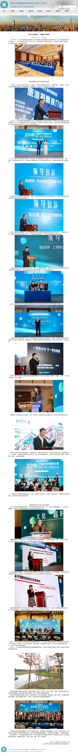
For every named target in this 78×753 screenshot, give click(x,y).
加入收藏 (75, 2)
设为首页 (70, 2)
